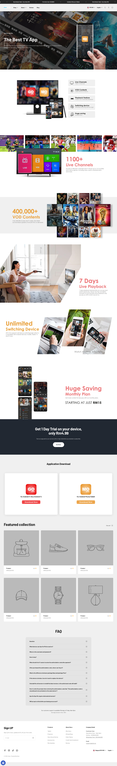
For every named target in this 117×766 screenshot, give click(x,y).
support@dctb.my (91, 743)
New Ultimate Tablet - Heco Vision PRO (66, 1)
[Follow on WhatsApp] (17, 750)
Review (31, 7)
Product (8, 568)
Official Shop (69, 734)
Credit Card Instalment (72, 740)
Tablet (49, 731)
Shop (14, 7)
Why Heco (68, 731)
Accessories (51, 740)
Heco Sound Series (53, 737)
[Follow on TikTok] (13, 750)
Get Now (58, 444)
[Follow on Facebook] (5, 750)
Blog (38, 7)
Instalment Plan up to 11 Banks (39, 1)
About (23, 7)
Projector (50, 734)
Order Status (69, 737)
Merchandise (51, 743)
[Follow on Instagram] (9, 750)
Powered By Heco (15, 756)
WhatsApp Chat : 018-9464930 (94, 737)
